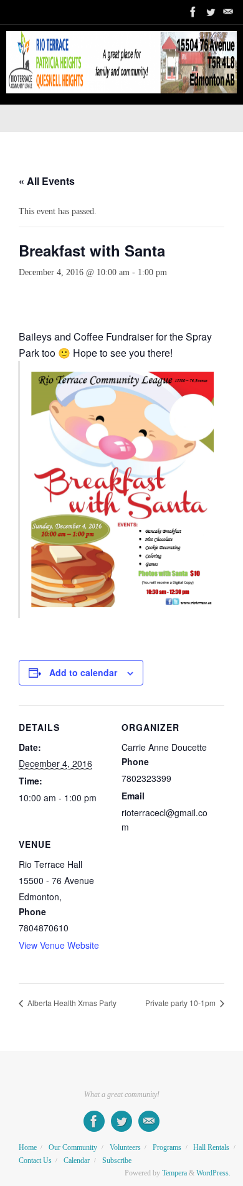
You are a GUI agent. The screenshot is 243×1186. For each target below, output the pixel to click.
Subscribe (116, 1160)
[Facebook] (193, 12)
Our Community (73, 1147)
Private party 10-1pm (181, 1002)
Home (28, 1147)
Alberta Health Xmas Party (71, 1002)
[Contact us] (228, 12)
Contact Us (35, 1160)
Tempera (174, 1173)
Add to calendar (83, 672)
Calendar (77, 1160)
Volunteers (125, 1147)
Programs (167, 1147)
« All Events (47, 181)
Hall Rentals (211, 1147)
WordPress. (213, 1173)
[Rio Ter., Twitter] (210, 12)
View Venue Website (59, 945)
